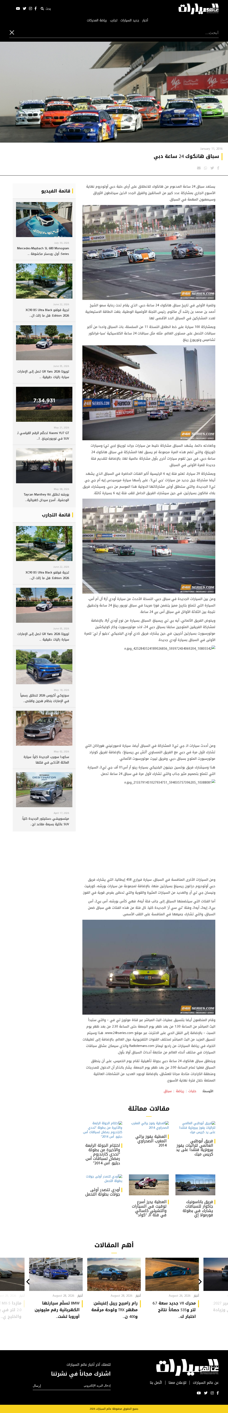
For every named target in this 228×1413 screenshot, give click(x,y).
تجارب (113, 20)
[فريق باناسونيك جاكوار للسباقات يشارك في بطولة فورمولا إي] (195, 1184)
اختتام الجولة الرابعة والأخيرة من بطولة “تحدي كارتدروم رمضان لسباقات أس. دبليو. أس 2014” (102, 1154)
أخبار (145, 20)
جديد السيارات (129, 20)
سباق (168, 1091)
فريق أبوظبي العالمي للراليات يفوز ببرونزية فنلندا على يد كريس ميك (194, 1147)
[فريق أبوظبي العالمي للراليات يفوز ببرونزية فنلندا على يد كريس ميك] (195, 1127)
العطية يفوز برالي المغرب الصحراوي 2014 (151, 1141)
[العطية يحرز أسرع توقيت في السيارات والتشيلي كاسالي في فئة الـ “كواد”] (149, 1184)
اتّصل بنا (156, 1382)
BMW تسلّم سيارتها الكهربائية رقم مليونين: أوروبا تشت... (56, 1309)
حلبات (192, 1091)
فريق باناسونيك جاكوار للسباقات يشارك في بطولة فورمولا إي (198, 1208)
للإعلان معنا (177, 1382)
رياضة (180, 1091)
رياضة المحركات (97, 20)
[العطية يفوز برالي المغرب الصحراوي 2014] (149, 1125)
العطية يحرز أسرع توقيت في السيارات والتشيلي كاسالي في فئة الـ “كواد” (149, 1208)
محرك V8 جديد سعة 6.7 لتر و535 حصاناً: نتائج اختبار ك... (174, 1309)
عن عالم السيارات (206, 1382)
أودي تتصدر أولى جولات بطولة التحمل (102, 1192)
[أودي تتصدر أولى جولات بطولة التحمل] (102, 1178)
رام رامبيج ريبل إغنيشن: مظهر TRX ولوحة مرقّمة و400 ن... (114, 1309)
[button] (200, 1282)
